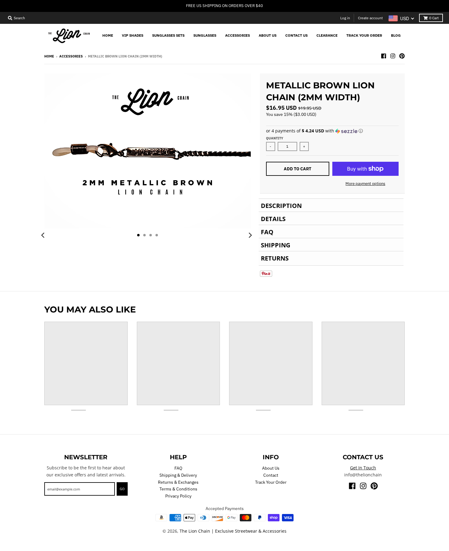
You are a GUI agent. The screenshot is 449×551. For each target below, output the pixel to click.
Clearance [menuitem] (327, 35)
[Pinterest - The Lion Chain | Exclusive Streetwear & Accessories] (402, 56)
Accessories (71, 56)
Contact (270, 475)
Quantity (274, 138)
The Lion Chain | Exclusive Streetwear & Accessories (233, 531)
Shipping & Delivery (178, 475)
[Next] (250, 235)
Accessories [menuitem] (237, 35)
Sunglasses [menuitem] (204, 35)
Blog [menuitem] (396, 35)
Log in (345, 18)
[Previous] (43, 235)
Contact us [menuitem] (296, 35)
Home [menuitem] (107, 35)
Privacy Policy (178, 496)
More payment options (365, 183)
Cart (434, 18)
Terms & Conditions (178, 489)
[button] (332, 131)
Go (122, 489)
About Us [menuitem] (267, 35)
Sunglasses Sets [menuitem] (168, 35)
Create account (370, 18)
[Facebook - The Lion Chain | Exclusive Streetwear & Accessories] (383, 56)
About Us (270, 468)
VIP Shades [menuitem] (132, 35)
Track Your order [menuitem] (364, 35)
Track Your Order (271, 482)
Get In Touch (363, 468)
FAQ (178, 468)
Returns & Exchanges (178, 482)
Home (49, 56)
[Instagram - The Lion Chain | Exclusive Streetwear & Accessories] (393, 56)
